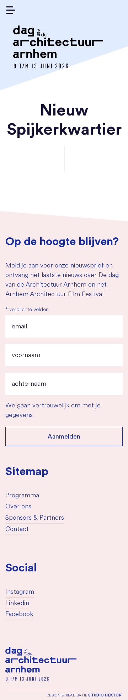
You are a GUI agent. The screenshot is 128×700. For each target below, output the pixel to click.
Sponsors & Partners (34, 518)
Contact (17, 529)
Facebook (19, 614)
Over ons (18, 507)
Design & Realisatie (84, 695)
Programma (22, 496)
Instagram (19, 592)
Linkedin (17, 603)
